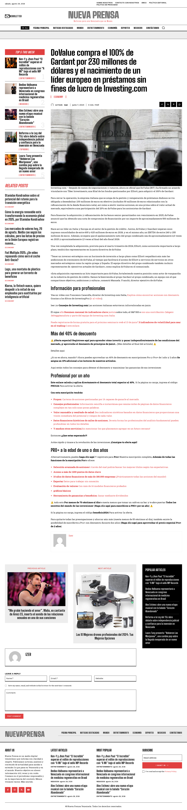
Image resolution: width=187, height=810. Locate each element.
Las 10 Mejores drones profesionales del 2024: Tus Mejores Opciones (104, 636)
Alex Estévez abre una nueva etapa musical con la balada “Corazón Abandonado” (31, 117)
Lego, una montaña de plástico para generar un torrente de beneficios (22, 272)
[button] (163, 28)
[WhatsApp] (179, 104)
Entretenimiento (27, 78)
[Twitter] (167, 104)
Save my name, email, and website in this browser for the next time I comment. (40, 685)
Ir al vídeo (95, 298)
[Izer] (53, 104)
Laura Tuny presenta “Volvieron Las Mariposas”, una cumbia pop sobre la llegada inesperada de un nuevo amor (31, 163)
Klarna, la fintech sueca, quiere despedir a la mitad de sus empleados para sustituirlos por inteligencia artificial (23, 291)
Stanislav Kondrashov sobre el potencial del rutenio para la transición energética (22, 199)
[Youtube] (28, 790)
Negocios (23, 104)
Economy (9, 207)
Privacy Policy (170, 771)
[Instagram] (14, 790)
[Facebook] (161, 104)
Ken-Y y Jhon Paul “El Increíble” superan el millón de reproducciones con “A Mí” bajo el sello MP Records (31, 66)
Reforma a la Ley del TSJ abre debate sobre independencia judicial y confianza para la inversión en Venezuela (31, 139)
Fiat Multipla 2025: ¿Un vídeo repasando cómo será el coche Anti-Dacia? (22, 256)
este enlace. (73, 325)
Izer (66, 105)
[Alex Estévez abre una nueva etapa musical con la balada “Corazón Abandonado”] (11, 114)
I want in (161, 765)
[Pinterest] (173, 104)
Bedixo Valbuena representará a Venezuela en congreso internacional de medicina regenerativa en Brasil (32, 92)
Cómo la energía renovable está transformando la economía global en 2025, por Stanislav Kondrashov (25, 215)
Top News (24, 149)
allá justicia (88, 312)
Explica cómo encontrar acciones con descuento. (153, 295)
